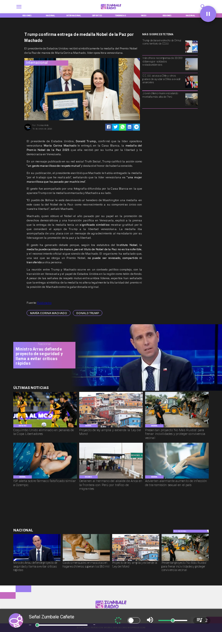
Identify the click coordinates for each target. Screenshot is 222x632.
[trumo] (191, 87)
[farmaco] (45, 478)
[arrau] (144, 390)
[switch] (133, 620)
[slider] (37, 625)
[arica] (111, 478)
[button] (49, 313)
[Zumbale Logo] (111, 10)
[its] (177, 478)
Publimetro (44, 302)
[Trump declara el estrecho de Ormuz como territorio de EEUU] (191, 52)
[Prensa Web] (27, 130)
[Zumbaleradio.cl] (19, 10)
